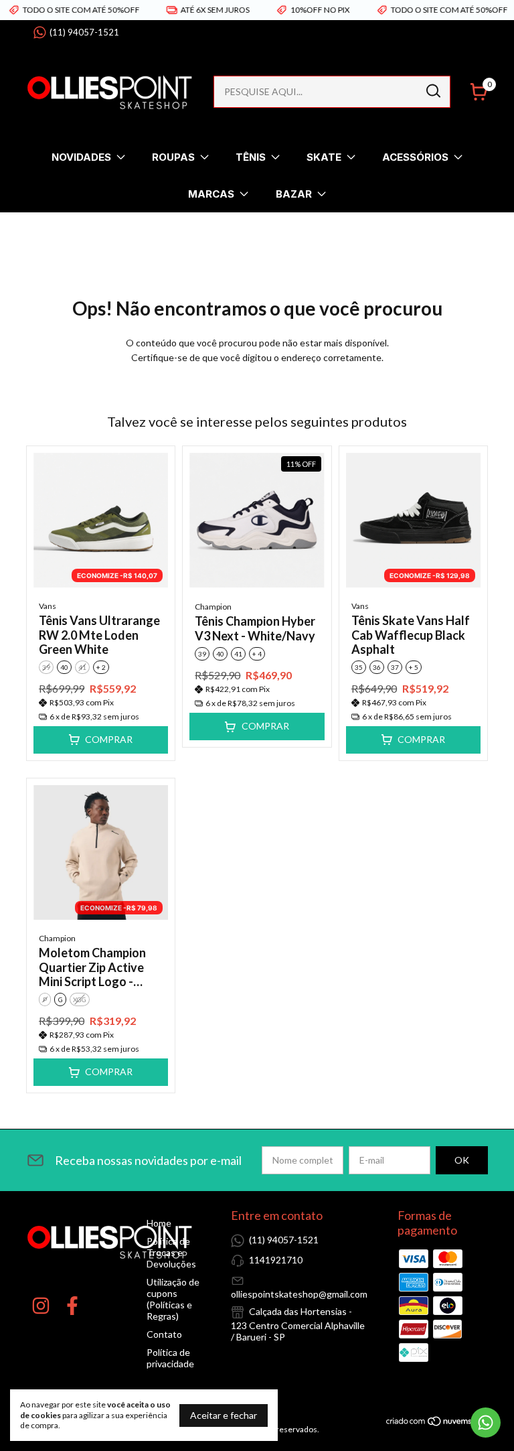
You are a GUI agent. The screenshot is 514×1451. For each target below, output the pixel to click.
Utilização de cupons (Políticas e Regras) (173, 1299)
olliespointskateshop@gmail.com (299, 1294)
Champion (213, 607)
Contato (164, 1334)
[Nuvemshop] (437, 1423)
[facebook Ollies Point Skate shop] (72, 1305)
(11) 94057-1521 (84, 32)
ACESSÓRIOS (415, 157)
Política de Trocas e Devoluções (171, 1252)
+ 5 (413, 667)
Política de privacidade (170, 1357)
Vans (47, 606)
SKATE (324, 157)
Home (159, 1223)
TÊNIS (251, 157)
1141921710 (276, 1259)
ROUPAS (173, 157)
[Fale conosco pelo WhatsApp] (485, 1422)
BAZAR (294, 194)
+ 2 (101, 667)
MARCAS (211, 194)
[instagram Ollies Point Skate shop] (41, 1305)
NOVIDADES (81, 157)
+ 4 (257, 654)
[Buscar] (432, 91)
